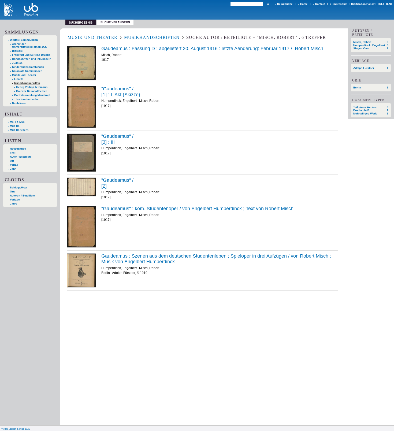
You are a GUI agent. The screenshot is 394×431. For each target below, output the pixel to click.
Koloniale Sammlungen (27, 70)
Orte (13, 191)
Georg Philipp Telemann (31, 87)
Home (304, 3)
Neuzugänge (18, 148)
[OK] (268, 4)
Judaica (17, 62)
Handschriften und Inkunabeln (31, 58)
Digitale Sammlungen (24, 39)
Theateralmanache (26, 99)
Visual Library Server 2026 (15, 428)
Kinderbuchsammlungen (28, 66)
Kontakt (320, 3)
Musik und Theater (24, 74)
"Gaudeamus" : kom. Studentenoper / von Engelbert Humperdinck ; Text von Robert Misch (197, 208)
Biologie (17, 50)
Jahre (13, 203)
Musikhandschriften (27, 82)
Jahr (13, 168)
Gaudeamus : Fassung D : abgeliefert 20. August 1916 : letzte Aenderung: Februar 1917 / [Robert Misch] (213, 48)
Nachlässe (19, 103)
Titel (13, 152)
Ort (12, 160)
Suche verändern (115, 22)
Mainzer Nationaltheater (31, 91)
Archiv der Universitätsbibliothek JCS (29, 45)
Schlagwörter (18, 187)
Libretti (18, 78)
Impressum (340, 3)
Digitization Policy (363, 3)
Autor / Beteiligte (21, 156)
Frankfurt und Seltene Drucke (31, 54)
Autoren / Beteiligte (22, 195)
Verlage (15, 199)
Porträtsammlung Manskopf (32, 95)
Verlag (14, 164)
